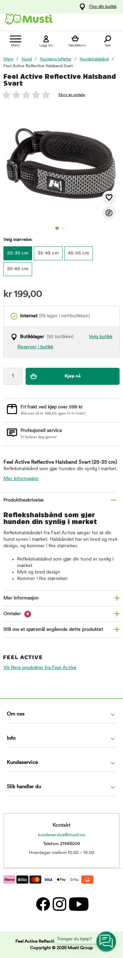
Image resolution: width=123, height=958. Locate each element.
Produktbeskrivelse (23, 500)
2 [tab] (63, 228)
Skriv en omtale (71, 95)
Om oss (16, 714)
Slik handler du (24, 786)
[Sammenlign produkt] (109, 213)
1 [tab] (57, 228)
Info (11, 738)
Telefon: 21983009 (61, 844)
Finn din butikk (103, 7)
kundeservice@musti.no (61, 835)
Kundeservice (22, 762)
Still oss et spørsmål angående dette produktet (53, 629)
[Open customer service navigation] (107, 942)
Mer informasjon (21, 478)
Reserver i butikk (35, 347)
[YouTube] (77, 904)
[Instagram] (59, 904)
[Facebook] (43, 904)
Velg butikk (100, 336)
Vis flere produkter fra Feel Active (40, 667)
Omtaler (16, 613)
